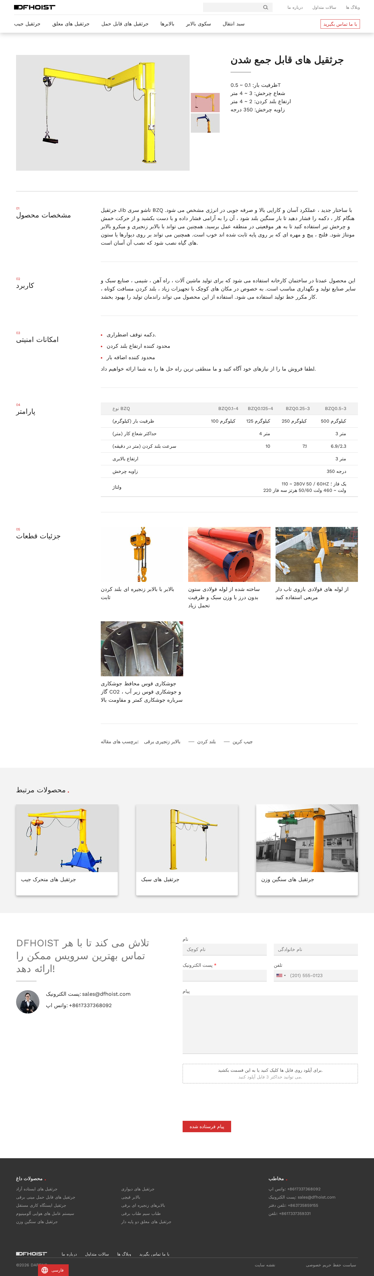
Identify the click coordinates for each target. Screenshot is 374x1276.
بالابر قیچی (130, 1197)
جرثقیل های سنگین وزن (37, 1221)
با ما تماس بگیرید (340, 24)
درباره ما (295, 7)
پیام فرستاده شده (207, 1126)
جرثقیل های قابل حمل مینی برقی (45, 1197)
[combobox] (281, 975)
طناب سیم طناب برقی (141, 1213)
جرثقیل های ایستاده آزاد (37, 1189)
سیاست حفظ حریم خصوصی (331, 1265)
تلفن (278, 965)
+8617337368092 (90, 1005)
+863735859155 (303, 1205)
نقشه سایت (265, 1265)
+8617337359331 (295, 1213)
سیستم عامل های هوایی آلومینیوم (45, 1213)
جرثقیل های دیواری (138, 1189)
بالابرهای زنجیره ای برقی (143, 1205)
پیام (186, 991)
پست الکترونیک (200, 965)
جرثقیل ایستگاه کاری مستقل (41, 1205)
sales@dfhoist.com (106, 994)
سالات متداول (324, 7)
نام (185, 939)
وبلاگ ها (353, 7)
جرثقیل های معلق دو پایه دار (146, 1221)
